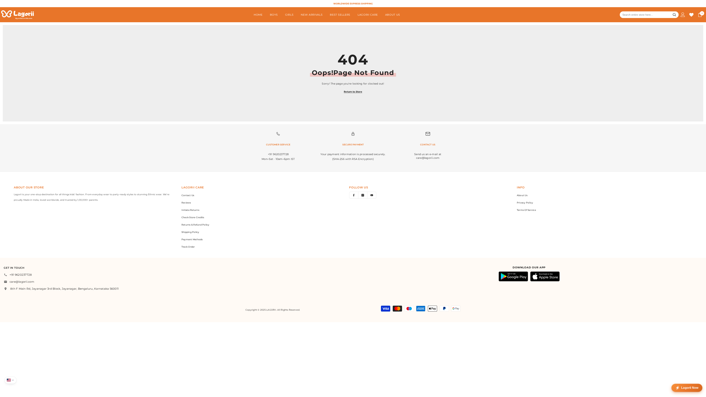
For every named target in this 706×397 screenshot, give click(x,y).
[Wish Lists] (691, 14)
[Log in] (683, 14)
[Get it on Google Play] (513, 276)
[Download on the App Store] (545, 276)
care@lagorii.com (22, 281)
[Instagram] (362, 195)
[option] (362, 3)
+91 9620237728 (21, 274)
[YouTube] (371, 195)
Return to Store (353, 91)
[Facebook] (353, 195)
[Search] (674, 14)
